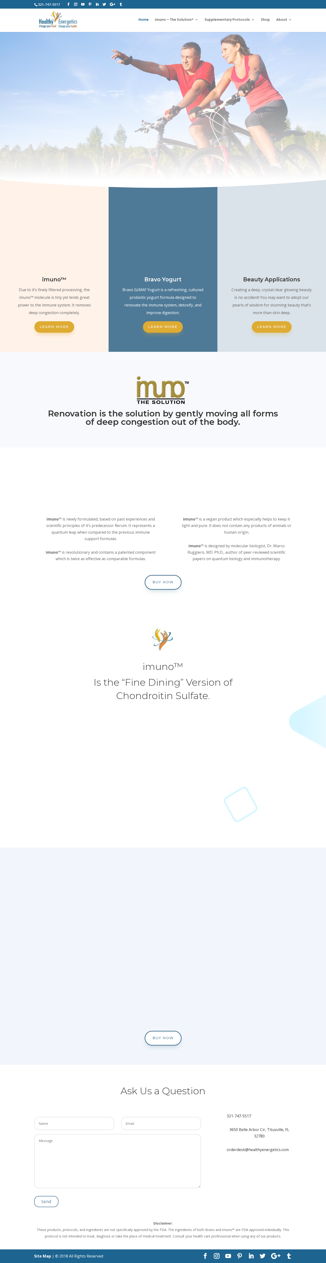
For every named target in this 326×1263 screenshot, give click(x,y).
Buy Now (163, 582)
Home (143, 20)
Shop (265, 20)
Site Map (42, 1256)
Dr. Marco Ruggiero (143, 812)
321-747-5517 (239, 1116)
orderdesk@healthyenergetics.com (258, 1149)
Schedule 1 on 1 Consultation (163, 146)
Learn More (54, 327)
